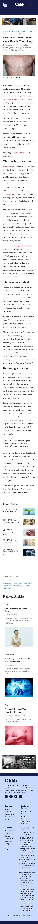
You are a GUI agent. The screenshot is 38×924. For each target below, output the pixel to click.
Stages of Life (9, 838)
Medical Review (10, 812)
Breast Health (9, 655)
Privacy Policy (25, 821)
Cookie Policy (25, 824)
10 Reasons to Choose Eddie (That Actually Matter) (9, 532)
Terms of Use (26, 832)
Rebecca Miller (12, 615)
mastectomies (28, 583)
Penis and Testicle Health (8, 508)
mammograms (7, 585)
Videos (7, 846)
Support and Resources (18, 34)
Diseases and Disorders (11, 31)
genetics (28, 585)
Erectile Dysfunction (7, 519)
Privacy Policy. (27, 834)
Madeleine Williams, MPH (16, 715)
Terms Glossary (10, 814)
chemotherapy (18, 585)
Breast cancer (8, 167)
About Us (8, 809)
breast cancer (18, 153)
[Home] (20, 5)
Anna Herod (11, 665)
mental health (7, 588)
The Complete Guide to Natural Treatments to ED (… (11, 522)
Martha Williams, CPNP (13, 77)
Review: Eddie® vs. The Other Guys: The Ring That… (10, 553)
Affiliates (7, 819)
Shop (6, 849)
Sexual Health (9, 831)
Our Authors (9, 817)
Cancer (23, 31)
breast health (17, 583)
